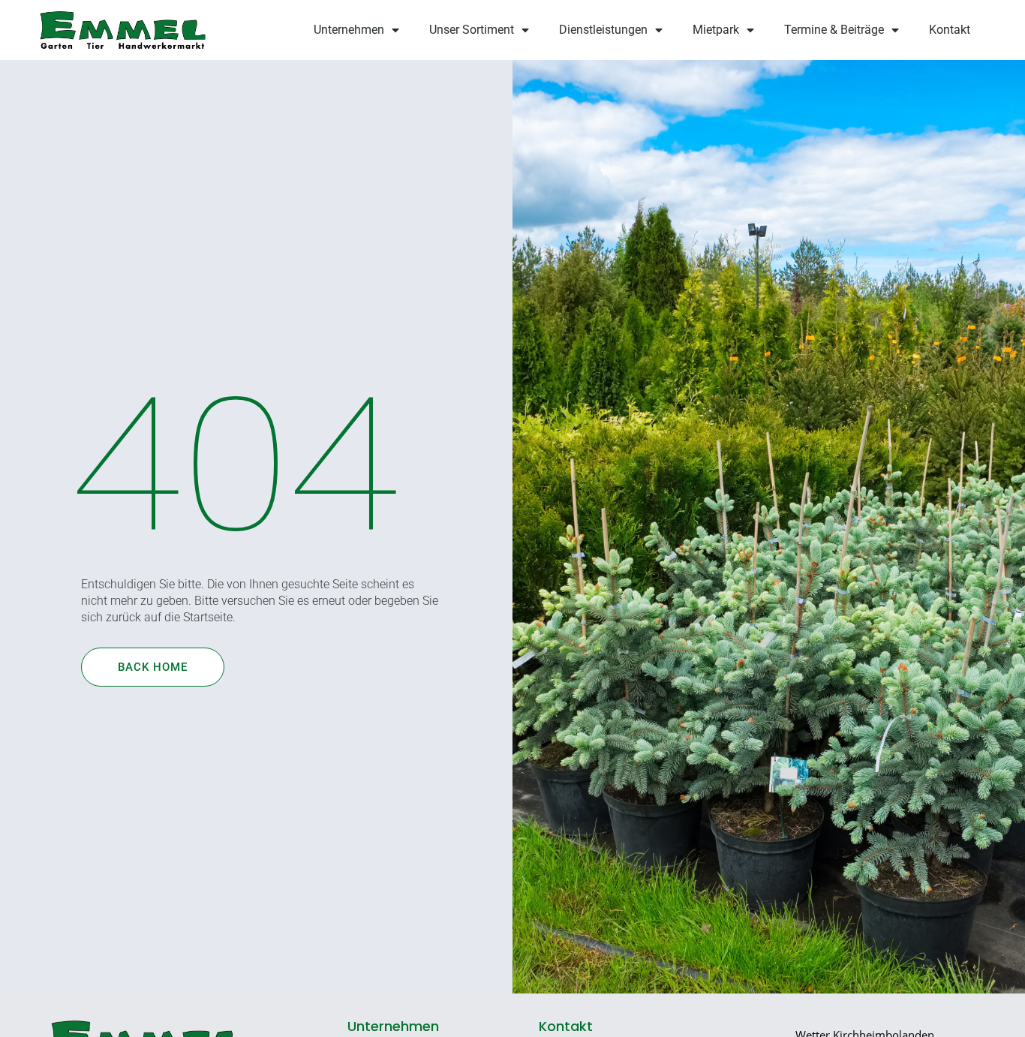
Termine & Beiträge (834, 30)
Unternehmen (349, 30)
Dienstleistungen (603, 30)
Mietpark (716, 30)
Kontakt (949, 30)
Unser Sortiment (471, 30)
